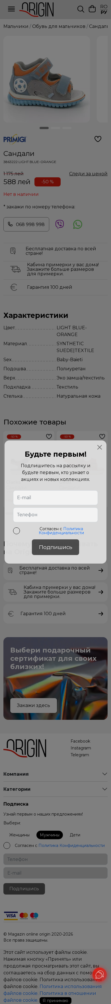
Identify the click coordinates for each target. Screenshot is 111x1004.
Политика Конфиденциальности (61, 530)
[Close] (99, 447)
